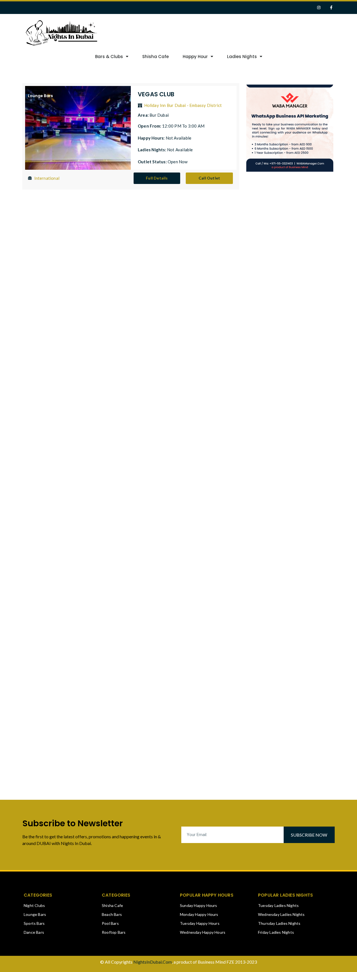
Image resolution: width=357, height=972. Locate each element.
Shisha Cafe (155, 56)
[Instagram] (318, 7)
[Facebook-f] (331, 7)
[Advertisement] (250, 32)
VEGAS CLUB (156, 94)
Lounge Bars (40, 96)
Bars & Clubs (109, 56)
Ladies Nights (242, 56)
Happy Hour (195, 56)
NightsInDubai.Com (152, 961)
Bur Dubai (159, 115)
